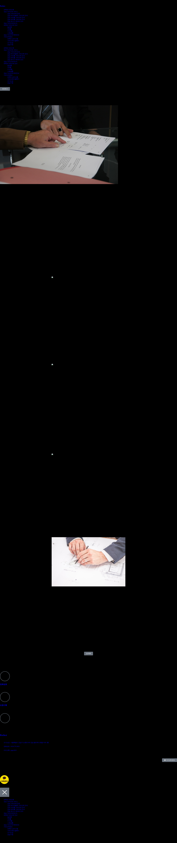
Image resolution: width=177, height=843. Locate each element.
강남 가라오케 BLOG (10, 23)
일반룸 (9, 27)
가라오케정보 (8, 37)
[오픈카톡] (5, 697)
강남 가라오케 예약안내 (11, 35)
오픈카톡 (3, 705)
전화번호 (3, 684)
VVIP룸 (9, 31)
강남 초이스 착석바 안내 (15, 21)
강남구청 (10, 44)
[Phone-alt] (2, 764)
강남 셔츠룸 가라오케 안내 (16, 17)
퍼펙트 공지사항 (12, 39)
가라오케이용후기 (13, 40)
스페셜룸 (10, 33)
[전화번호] (5, 676)
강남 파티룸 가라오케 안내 (16, 19)
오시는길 (10, 42)
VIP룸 (9, 29)
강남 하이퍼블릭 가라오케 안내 (17, 15)
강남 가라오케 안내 (13, 13)
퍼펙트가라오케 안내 (10, 25)
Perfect (2, 6)
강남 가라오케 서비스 (11, 11)
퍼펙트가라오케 (9, 9)
